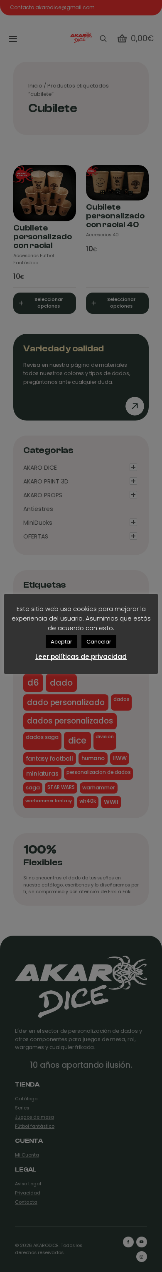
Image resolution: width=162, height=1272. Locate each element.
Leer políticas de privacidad (81, 656)
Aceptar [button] (61, 642)
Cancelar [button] (98, 642)
